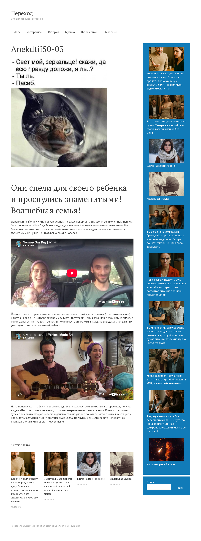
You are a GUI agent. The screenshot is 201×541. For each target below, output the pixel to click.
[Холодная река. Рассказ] (166, 450)
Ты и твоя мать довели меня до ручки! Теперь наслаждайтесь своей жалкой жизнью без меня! (58, 486)
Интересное (34, 32)
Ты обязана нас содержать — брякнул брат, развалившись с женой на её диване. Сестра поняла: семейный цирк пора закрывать (165, 239)
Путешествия (89, 32)
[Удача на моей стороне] (166, 151)
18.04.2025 (16, 507)
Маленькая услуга (120, 478)
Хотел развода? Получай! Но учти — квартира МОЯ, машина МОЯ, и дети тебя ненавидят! (166, 379)
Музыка (70, 32)
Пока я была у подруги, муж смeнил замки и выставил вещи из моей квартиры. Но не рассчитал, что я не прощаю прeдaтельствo (166, 287)
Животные (110, 32)
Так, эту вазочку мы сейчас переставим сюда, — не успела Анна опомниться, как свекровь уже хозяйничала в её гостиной (166, 423)
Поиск (150, 482)
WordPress (29, 525)
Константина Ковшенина (67, 525)
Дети (17, 32)
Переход (22, 13)
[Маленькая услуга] (166, 184)
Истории (53, 32)
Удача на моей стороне (91, 478)
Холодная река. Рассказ (161, 464)
